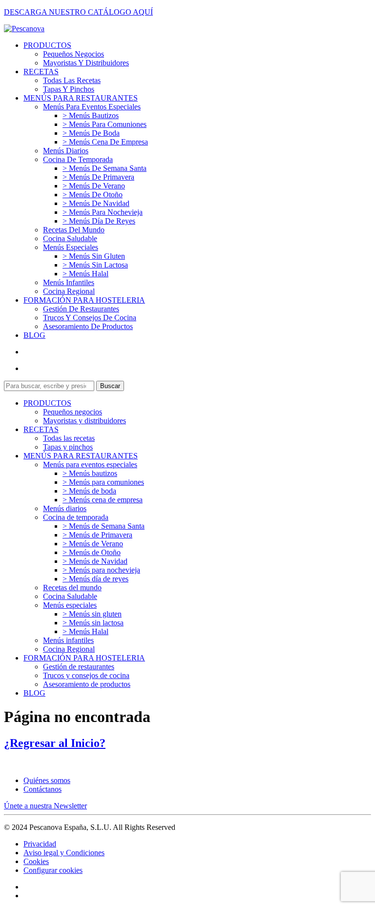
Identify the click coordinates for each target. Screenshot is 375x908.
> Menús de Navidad (95, 203)
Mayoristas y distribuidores (86, 63)
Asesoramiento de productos (88, 326)
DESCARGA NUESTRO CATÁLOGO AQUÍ (78, 12)
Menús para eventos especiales (92, 107)
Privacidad (39, 844)
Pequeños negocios (73, 54)
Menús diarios (65, 150)
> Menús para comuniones (104, 124)
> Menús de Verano (93, 186)
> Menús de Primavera (98, 177)
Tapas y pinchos (68, 89)
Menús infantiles (68, 282)
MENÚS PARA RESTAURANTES (80, 98)
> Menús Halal (85, 273)
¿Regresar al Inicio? (54, 743)
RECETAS (41, 71)
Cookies (36, 861)
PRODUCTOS (47, 45)
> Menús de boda (91, 133)
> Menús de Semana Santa (104, 168)
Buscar (110, 386)
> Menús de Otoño (92, 194)
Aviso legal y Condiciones (63, 852)
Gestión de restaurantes (81, 309)
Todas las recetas (72, 80)
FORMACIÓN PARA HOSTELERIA (84, 300)
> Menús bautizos (90, 115)
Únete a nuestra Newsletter (45, 806)
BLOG (34, 335)
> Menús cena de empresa (105, 142)
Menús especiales (70, 247)
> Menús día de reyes (98, 221)
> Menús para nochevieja (102, 212)
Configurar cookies (53, 870)
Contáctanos (42, 789)
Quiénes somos (46, 780)
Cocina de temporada (78, 159)
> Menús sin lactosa (95, 265)
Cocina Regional (69, 291)
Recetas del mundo (73, 230)
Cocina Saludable (70, 238)
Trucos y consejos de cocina (89, 317)
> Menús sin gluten (93, 256)
